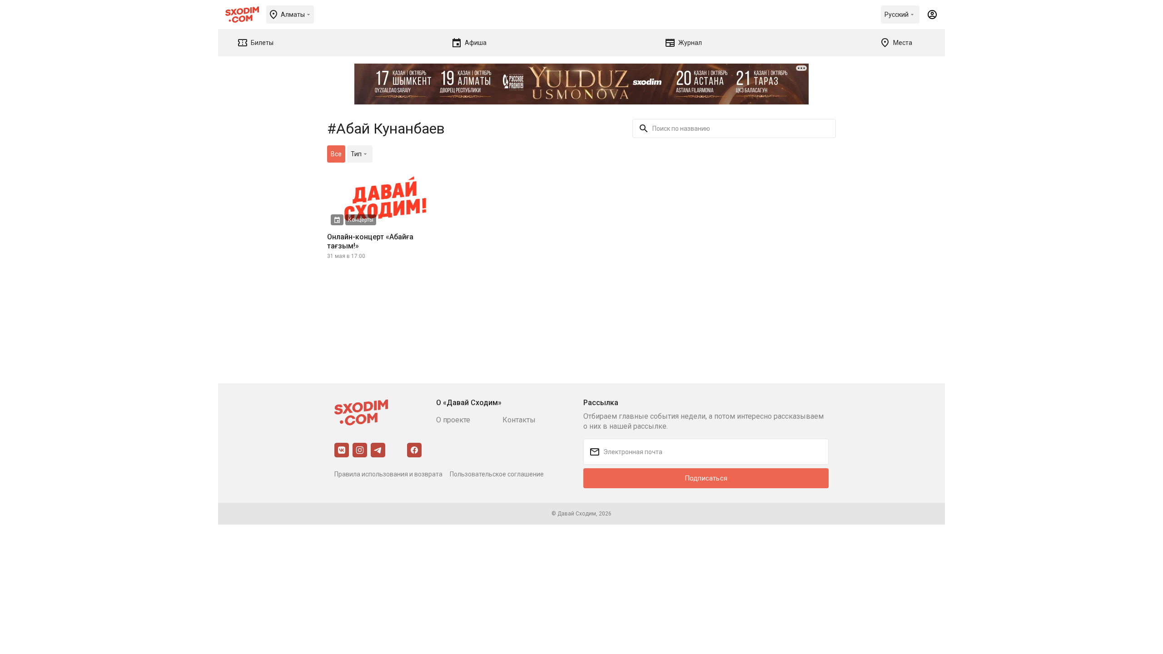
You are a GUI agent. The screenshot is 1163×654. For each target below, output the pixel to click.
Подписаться (706, 478)
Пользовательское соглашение (497, 474)
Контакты (519, 420)
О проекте (453, 420)
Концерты (360, 220)
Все (336, 154)
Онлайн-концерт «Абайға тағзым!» (370, 241)
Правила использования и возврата (388, 474)
